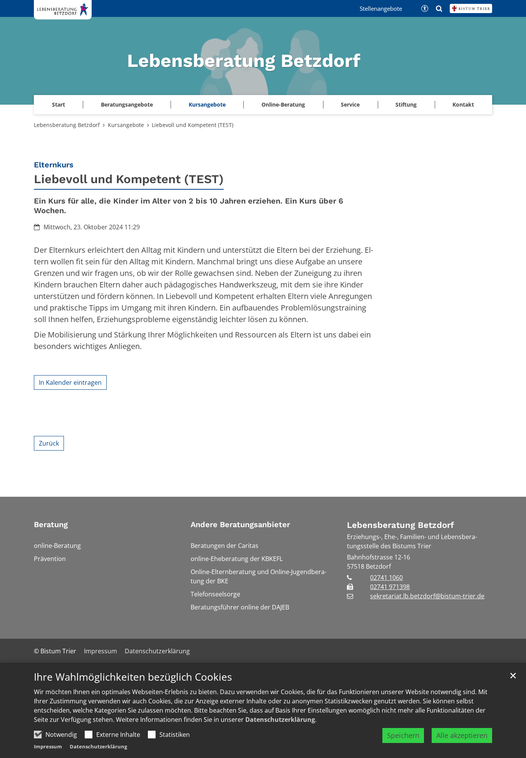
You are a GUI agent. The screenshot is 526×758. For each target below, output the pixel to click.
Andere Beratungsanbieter (240, 524)
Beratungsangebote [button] (127, 104)
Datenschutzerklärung (280, 719)
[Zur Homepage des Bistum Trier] (471, 8)
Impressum (48, 746)
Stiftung (406, 104)
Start (58, 104)
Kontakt (463, 104)
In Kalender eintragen (70, 382)
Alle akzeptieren (461, 735)
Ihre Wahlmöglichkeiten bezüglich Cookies (133, 677)
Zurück (49, 443)
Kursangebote (207, 104)
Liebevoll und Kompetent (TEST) (192, 125)
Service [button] (350, 104)
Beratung (51, 524)
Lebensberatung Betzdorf (67, 125)
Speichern (403, 735)
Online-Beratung (283, 104)
